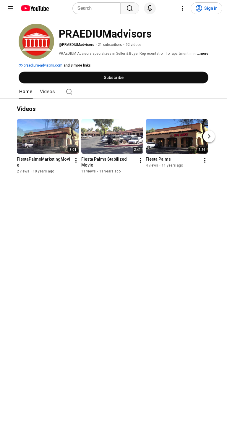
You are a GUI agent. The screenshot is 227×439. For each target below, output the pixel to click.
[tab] (26, 92)
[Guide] (10, 8)
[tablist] (113, 92)
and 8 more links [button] (77, 65)
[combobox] (98, 8)
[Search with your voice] (150, 8)
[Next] (209, 136)
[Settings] (182, 8)
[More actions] (76, 160)
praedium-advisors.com (42, 65)
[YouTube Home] (35, 8)
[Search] (129, 8)
